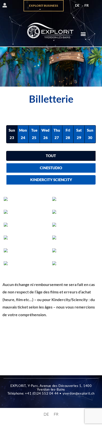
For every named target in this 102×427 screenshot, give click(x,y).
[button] (83, 34)
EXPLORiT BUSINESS (43, 5)
